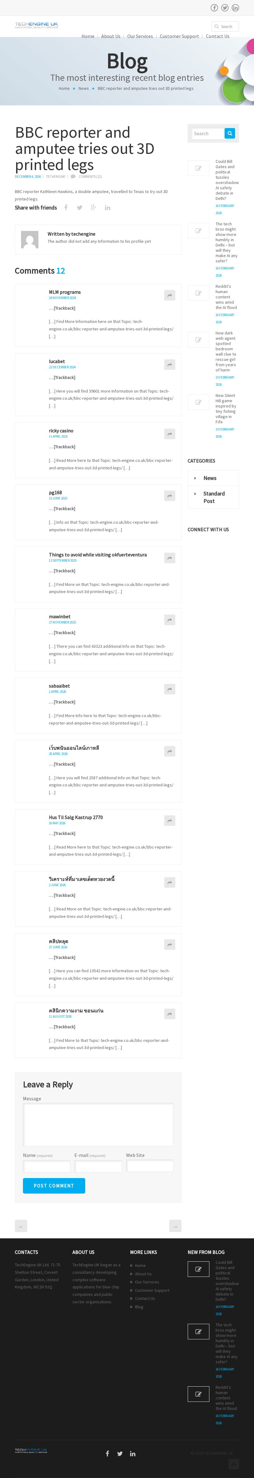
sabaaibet (59, 686)
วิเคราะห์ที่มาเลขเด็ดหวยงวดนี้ (82, 879)
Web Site (135, 1155)
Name (38, 1155)
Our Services (147, 1282)
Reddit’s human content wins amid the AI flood (226, 297)
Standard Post (214, 497)
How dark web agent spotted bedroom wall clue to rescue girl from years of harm (226, 351)
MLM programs (65, 292)
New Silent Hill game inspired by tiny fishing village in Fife (226, 409)
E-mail (90, 1155)
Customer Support (152, 1290)
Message (32, 1098)
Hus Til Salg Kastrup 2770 (76, 817)
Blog (139, 1307)
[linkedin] (235, 8)
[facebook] (214, 8)
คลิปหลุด (58, 941)
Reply (169, 295)
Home (64, 88)
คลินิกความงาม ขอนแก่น (76, 1010)
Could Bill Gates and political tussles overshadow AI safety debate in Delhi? (227, 180)
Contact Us (145, 1298)
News (84, 88)
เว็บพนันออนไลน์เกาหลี (74, 748)
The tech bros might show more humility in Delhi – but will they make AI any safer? (227, 242)
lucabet (57, 361)
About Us (143, 1274)
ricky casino (61, 430)
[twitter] (225, 8)
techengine (55, 176)
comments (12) (90, 176)
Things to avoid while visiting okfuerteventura (98, 554)
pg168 (55, 492)
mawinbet (60, 616)
